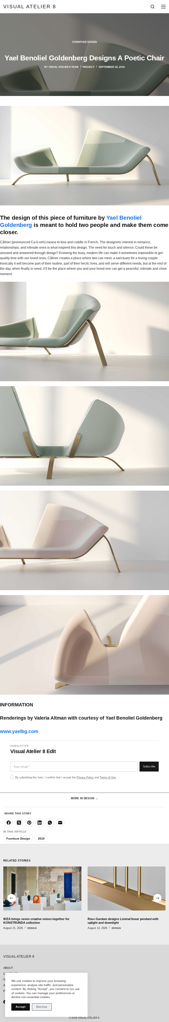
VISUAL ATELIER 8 (29, 6)
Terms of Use (108, 777)
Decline (41, 1006)
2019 (41, 838)
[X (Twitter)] (19, 822)
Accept (21, 1006)
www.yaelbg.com (19, 731)
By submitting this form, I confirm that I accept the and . (66, 777)
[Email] (60, 822)
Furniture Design (84, 42)
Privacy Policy (85, 777)
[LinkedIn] (39, 822)
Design (32, 928)
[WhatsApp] (50, 822)
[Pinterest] (29, 822)
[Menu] (163, 6)
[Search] (152, 6)
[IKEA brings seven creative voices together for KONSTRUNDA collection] (42, 888)
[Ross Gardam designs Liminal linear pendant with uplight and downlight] (127, 888)
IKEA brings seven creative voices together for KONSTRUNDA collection (36, 920)
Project (88, 67)
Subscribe (149, 766)
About (8, 967)
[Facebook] (9, 822)
